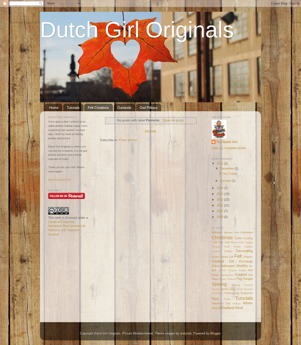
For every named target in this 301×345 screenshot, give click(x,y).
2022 (220, 163)
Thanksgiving (231, 293)
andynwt (185, 333)
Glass (216, 266)
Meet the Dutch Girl (59, 179)
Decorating (244, 251)
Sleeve (215, 289)
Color (238, 238)
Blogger (215, 333)
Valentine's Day (221, 303)
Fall (231, 256)
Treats (227, 299)
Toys (215, 299)
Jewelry (242, 266)
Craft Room (231, 242)
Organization (227, 275)
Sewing (219, 284)
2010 (220, 211)
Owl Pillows (149, 108)
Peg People (245, 279)
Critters (228, 251)
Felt (238, 256)
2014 (220, 188)
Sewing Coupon (242, 285)
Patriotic (231, 279)
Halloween (228, 266)
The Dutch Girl (227, 142)
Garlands (124, 108)
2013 (220, 194)
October (226, 180)
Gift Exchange (241, 261)
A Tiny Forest (228, 173)
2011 (220, 205)
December (227, 168)
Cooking (248, 238)
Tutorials (73, 108)
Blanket (228, 232)
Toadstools (246, 293)
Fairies (224, 256)
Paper (222, 279)
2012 (220, 199)
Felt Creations (98, 108)
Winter (248, 303)
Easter (215, 256)
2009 (220, 217)
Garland (218, 261)
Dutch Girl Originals (137, 29)
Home (54, 108)
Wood (215, 308)
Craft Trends (232, 246)
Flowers (248, 256)
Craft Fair (217, 242)
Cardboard (247, 232)
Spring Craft (236, 289)
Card (236, 232)
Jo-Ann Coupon (227, 270)
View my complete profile (229, 148)
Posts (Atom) (128, 140)
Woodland (226, 308)
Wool (239, 308)
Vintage (236, 303)
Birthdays (217, 232)
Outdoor (241, 275)
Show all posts (173, 120)
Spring (224, 289)
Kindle (242, 270)
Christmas (222, 237)
